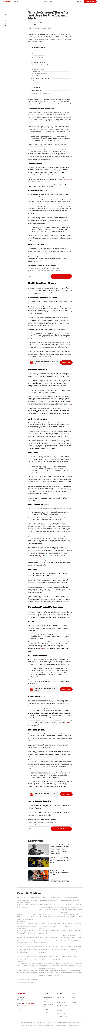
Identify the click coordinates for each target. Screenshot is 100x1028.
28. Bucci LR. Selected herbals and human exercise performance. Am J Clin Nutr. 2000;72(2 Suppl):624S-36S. (27, 972)
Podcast (45, 1)
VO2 (42, 648)
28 (63, 664)
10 (67, 436)
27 (68, 648)
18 (68, 578)
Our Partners (60, 997)
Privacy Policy (61, 1013)
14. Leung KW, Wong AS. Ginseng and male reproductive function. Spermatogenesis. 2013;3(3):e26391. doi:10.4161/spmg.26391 (49, 932)
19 (67, 582)
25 (38, 630)
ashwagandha (67, 179)
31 (34, 784)
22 (53, 589)
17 (45, 565)
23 (54, 589)
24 (39, 601)
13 (40, 531)
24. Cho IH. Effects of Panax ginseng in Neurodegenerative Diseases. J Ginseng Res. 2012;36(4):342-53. (69, 956)
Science (79, 1)
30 (60, 736)
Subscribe (61, 276)
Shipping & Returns (48, 1004)
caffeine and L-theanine (47, 591)
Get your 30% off (66, 362)
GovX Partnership (62, 1005)
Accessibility (46, 1012)
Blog (51, 1)
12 (47, 491)
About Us (59, 1010)
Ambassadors (61, 1000)
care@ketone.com (27, 1005)
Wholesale (45, 1009)
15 (41, 551)
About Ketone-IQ (47, 997)
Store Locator (61, 1002)
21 (52, 589)
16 (40, 556)
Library (16, 1)
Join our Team (61, 1008)
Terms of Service (62, 1016)
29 (64, 664)
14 (31, 532)
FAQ (44, 1007)
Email (30, 276)
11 (58, 481)
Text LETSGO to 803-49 (28, 1003)
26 (52, 644)
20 (51, 589)
